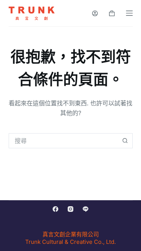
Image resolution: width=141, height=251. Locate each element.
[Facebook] (55, 209)
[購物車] (112, 13)
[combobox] (63, 140)
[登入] (95, 13)
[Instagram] (70, 209)
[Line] (85, 209)
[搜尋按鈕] (125, 141)
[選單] (129, 13)
